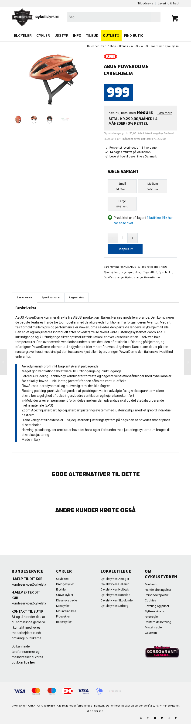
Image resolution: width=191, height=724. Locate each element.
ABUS (164, 266)
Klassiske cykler (67, 600)
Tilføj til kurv (125, 249)
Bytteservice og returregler (155, 614)
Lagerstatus (76, 297)
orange (138, 277)
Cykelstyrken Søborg (115, 605)
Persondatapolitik (157, 595)
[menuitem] (23, 35)
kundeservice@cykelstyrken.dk (34, 584)
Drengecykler (65, 584)
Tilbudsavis (145, 3)
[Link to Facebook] (147, 718)
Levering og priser (157, 606)
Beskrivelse (24, 297)
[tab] (24, 298)
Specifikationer (51, 297)
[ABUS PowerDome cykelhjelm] (3, 362)
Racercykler (64, 622)
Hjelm (129, 277)
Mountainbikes (66, 611)
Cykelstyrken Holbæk (115, 589)
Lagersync (127, 272)
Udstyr (139, 272)
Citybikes (62, 579)
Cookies (150, 600)
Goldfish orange (114, 277)
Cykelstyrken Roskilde (115, 595)
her (32, 662)
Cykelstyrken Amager (115, 579)
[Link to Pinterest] (140, 718)
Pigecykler (63, 616)
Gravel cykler (64, 595)
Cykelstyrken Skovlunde (117, 600)
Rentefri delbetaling (158, 622)
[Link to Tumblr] (175, 718)
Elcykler (61, 589)
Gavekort (151, 632)
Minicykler (63, 605)
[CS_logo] (62, 17)
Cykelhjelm (165, 272)
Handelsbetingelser (158, 589)
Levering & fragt (168, 3)
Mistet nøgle (153, 627)
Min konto (151, 584)
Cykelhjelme (111, 272)
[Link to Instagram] (168, 718)
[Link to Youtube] (154, 718)
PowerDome (152, 277)
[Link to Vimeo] (161, 718)
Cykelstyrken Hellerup (115, 584)
